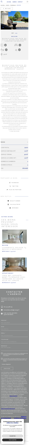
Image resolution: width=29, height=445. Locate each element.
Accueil (3, 5)
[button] (3, 27)
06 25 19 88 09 (8, 307)
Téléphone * (5, 339)
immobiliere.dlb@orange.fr (11, 310)
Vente (7, 5)
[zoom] (14, 20)
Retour (8, 8)
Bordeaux (13, 5)
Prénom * (4, 320)
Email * (3, 333)
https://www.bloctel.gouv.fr (8, 408)
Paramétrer (12, 436)
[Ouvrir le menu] (27, 1)
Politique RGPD (25, 441)
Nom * (3, 326)
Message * (4, 345)
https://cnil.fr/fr (13, 396)
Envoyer (7, 368)
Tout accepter (12, 439)
